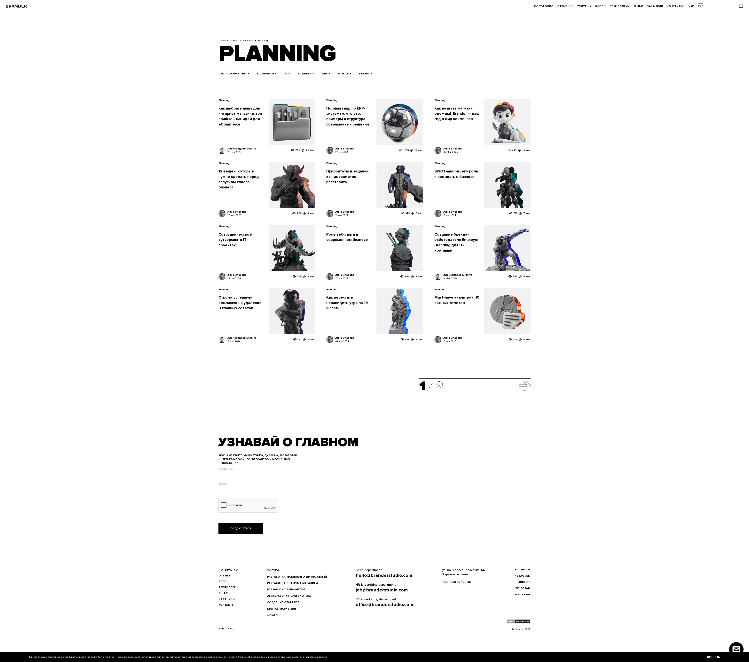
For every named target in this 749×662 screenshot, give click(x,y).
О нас (638, 6)
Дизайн (273, 615)
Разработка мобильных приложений (297, 576)
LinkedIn (524, 582)
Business (248, 40)
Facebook (523, 569)
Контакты (675, 6)
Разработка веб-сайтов (286, 589)
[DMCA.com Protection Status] (519, 621)
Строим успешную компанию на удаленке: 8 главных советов (240, 302)
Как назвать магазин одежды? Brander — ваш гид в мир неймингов (456, 113)
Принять (713, 657)
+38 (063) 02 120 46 (456, 582)
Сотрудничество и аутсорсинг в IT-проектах (235, 239)
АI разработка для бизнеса (289, 595)
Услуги (583, 6)
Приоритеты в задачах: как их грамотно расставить (347, 176)
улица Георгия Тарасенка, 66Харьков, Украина (463, 572)
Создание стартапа (283, 602)
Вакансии (655, 6)
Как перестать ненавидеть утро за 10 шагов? (347, 302)
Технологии (620, 6)
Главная (223, 40)
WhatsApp (523, 594)
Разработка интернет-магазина (292, 583)
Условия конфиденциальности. (309, 657)
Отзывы (563, 6)
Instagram (522, 575)
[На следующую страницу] (525, 386)
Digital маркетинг (282, 608)
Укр (691, 6)
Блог (599, 6)
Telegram (523, 588)
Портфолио (544, 6)
